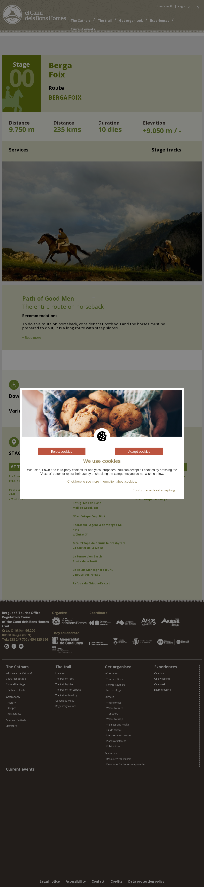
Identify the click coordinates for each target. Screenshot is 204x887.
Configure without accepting (154, 490)
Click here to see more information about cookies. (102, 481)
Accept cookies (139, 451)
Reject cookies (61, 451)
